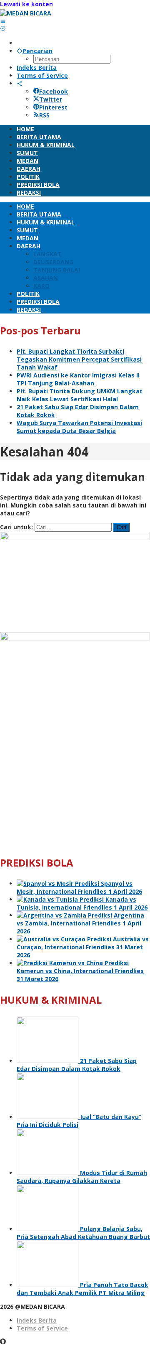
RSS (44, 115)
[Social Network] (19, 83)
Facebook (53, 91)
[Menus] (3, 21)
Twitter (50, 99)
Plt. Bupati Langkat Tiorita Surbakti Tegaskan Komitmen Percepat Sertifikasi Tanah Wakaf (79, 359)
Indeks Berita (37, 1320)
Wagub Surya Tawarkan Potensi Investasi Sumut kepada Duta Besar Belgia (79, 427)
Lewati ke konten (26, 4)
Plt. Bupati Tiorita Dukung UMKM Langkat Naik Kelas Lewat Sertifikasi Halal (79, 395)
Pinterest (53, 107)
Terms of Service (42, 1328)
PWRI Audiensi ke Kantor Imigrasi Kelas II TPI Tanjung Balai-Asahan (78, 379)
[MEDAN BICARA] (25, 13)
